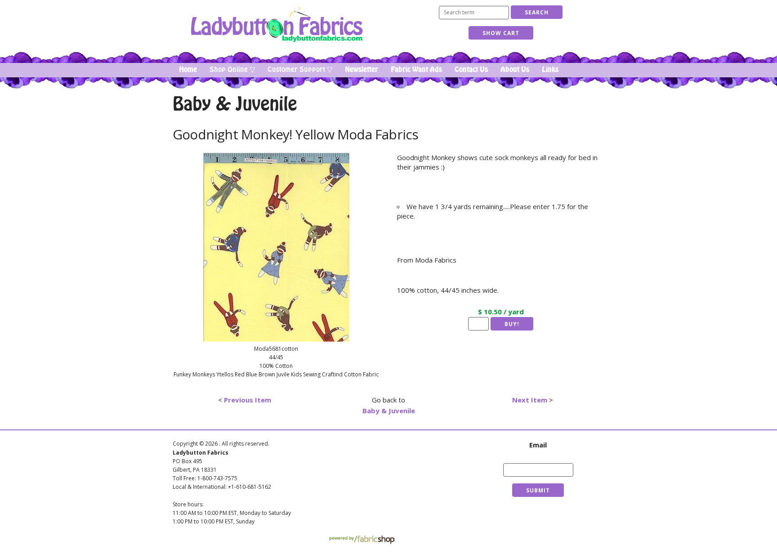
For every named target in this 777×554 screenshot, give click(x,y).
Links (550, 69)
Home (188, 69)
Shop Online (342, 455)
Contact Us (471, 69)
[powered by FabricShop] (361, 540)
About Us (514, 69)
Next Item (529, 399)
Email (538, 444)
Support (411, 455)
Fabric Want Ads (416, 69)
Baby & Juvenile (388, 410)
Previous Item (247, 399)
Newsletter (361, 69)
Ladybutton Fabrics (276, 24)
